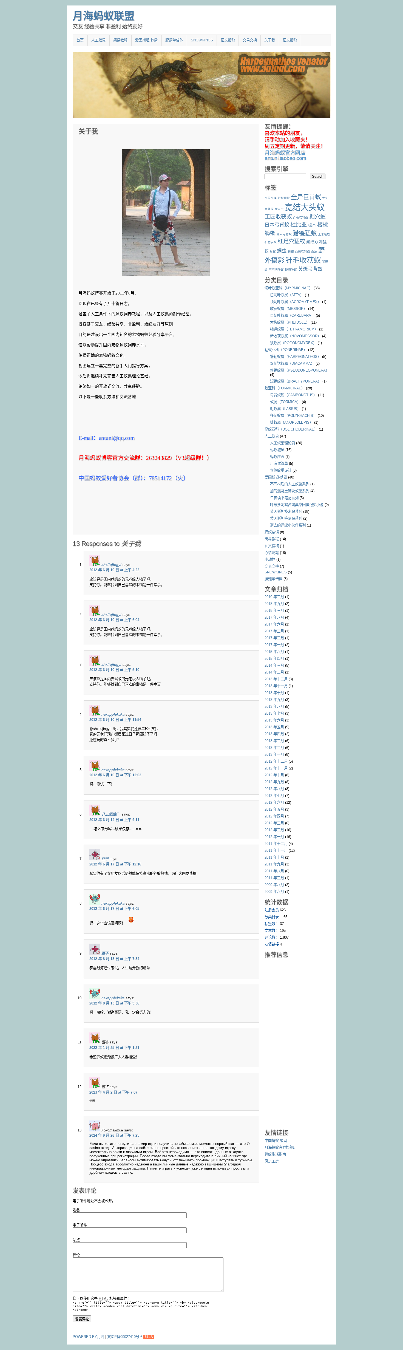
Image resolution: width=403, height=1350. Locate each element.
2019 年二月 (274, 597)
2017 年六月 (274, 624)
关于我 (269, 40)
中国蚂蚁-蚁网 (276, 1141)
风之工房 (272, 1161)
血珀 (314, 251)
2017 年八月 (274, 617)
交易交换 (250, 40)
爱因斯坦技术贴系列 (286, 512)
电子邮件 (80, 1225)
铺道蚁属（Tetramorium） (294, 329)
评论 (76, 1255)
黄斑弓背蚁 (310, 269)
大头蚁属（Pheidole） (290, 322)
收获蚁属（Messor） (288, 309)
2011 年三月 (274, 878)
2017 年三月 (274, 631)
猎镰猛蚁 (305, 233)
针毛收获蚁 (303, 260)
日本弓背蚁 (277, 225)
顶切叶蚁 (291, 269)
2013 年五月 (274, 727)
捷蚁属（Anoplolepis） (291, 422)
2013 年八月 (274, 706)
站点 (76, 1240)
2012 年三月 (274, 823)
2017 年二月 (274, 638)
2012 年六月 (274, 802)
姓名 (76, 1210)
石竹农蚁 (271, 242)
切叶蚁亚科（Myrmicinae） (289, 288)
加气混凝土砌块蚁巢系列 (289, 491)
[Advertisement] (142, 520)
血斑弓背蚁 (302, 251)
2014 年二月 (274, 672)
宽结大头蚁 (305, 207)
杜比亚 (298, 225)
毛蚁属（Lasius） (285, 409)
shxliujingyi (111, 565)
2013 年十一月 (276, 686)
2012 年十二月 (276, 761)
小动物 (270, 559)
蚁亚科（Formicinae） (285, 388)
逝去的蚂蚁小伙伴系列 (288, 525)
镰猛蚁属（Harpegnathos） (295, 357)
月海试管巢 (279, 464)
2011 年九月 (274, 864)
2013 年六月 (274, 720)
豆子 (105, 859)
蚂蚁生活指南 (275, 1154)
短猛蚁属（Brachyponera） (295, 381)
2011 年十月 (274, 857)
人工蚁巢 (98, 40)
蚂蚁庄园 (277, 457)
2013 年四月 (274, 734)
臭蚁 (273, 251)
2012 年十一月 (276, 768)
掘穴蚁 (317, 217)
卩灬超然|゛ (110, 814)
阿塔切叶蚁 (276, 269)
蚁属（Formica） (285, 402)
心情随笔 (272, 553)
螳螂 (291, 251)
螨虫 (282, 251)
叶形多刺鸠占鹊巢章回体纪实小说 (296, 505)
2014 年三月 (274, 665)
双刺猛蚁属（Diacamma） (292, 363)
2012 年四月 (274, 816)
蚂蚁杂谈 (272, 532)
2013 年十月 (274, 693)
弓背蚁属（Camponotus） (293, 395)
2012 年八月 (274, 789)
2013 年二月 (274, 748)
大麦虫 (279, 209)
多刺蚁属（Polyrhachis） (293, 416)
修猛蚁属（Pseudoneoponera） (299, 370)
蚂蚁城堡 (277, 450)
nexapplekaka (112, 714)
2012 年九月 (274, 782)
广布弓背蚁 (300, 217)
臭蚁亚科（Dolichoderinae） (291, 429)
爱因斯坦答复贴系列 (286, 518)
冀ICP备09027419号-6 (125, 1337)
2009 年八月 (274, 885)
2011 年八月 (274, 871)
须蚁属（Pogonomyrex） (293, 343)
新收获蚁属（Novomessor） (295, 336)
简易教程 (120, 40)
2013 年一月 (274, 754)
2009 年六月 (274, 892)
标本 (312, 225)
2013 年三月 (274, 741)
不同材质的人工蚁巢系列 (289, 484)
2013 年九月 (274, 700)
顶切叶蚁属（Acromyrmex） (295, 302)
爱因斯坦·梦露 (146, 40)
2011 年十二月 (276, 844)
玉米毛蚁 (324, 234)
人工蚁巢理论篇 (282, 443)
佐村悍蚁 (284, 198)
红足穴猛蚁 (291, 241)
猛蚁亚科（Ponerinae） (286, 350)
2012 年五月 (274, 809)
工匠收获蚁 (278, 217)
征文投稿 (228, 40)
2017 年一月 (274, 645)
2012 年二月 (274, 830)
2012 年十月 (274, 775)
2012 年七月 (274, 796)
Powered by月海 (88, 1337)
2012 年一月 (274, 837)
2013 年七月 (274, 713)
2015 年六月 (274, 652)
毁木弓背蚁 (284, 234)
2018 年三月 (274, 611)
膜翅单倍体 (174, 40)
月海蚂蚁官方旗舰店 (281, 1147)
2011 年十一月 (276, 850)
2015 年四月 (274, 658)
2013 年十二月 (276, 679)
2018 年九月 (274, 604)
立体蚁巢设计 (280, 470)
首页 (80, 40)
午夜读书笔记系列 (284, 498)
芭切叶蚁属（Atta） (287, 295)
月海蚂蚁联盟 (103, 16)
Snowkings (202, 40)
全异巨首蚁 (306, 197)
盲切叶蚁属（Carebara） (292, 315)
